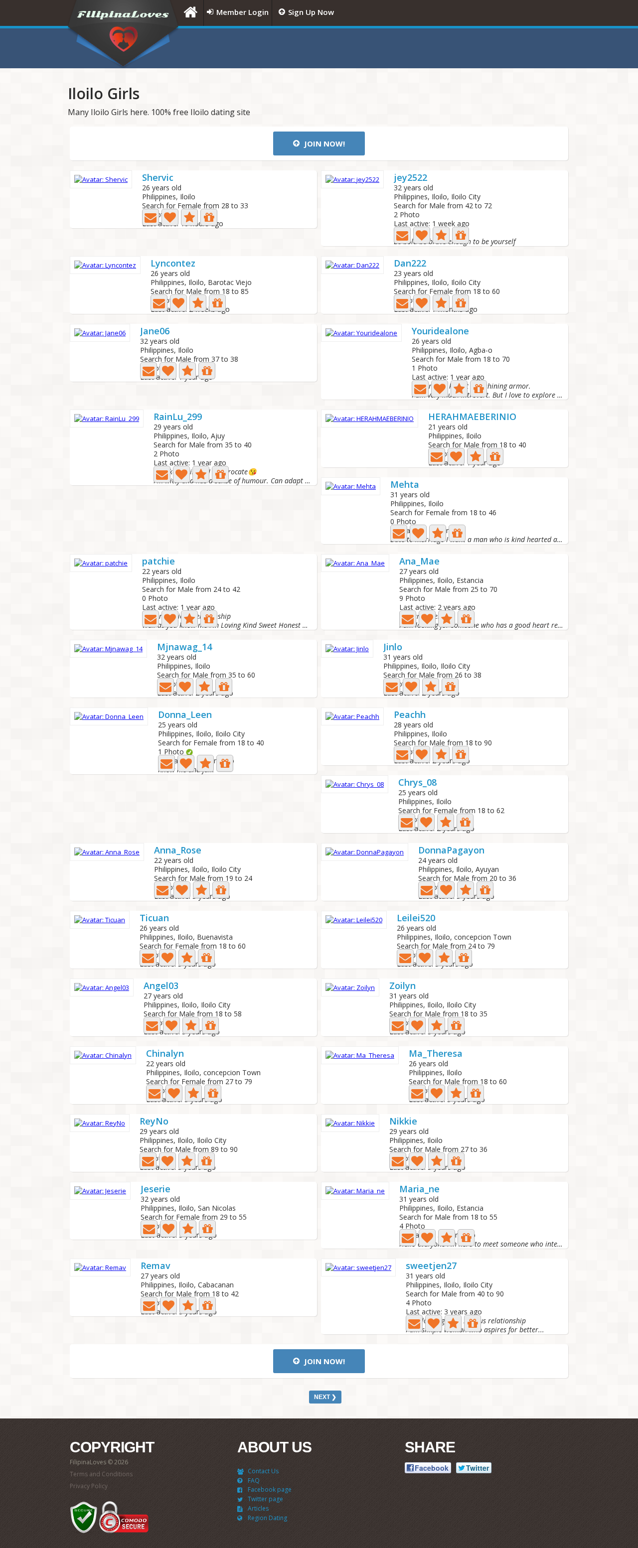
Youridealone (440, 331)
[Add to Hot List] (189, 217)
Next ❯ (325, 1397)
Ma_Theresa (436, 1054)
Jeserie (155, 1189)
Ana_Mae (419, 562)
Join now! (323, 143)
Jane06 (154, 331)
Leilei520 (416, 918)
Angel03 (161, 986)
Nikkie (403, 1122)
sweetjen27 (431, 1266)
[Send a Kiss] (169, 217)
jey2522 (410, 178)
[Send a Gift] (208, 217)
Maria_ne (419, 1189)
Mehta (404, 485)
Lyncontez (173, 264)
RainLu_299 (178, 417)
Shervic (157, 178)
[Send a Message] (150, 217)
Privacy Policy (89, 1486)
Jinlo (392, 647)
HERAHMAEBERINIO (472, 417)
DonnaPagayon (451, 850)
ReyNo (154, 1122)
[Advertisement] (446, 48)
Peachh (410, 715)
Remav (155, 1266)
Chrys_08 (417, 783)
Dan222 (410, 264)
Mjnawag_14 (184, 647)
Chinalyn (165, 1054)
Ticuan (154, 918)
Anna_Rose (177, 850)
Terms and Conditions (101, 1474)
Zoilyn (402, 986)
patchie (158, 562)
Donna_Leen (185, 715)
